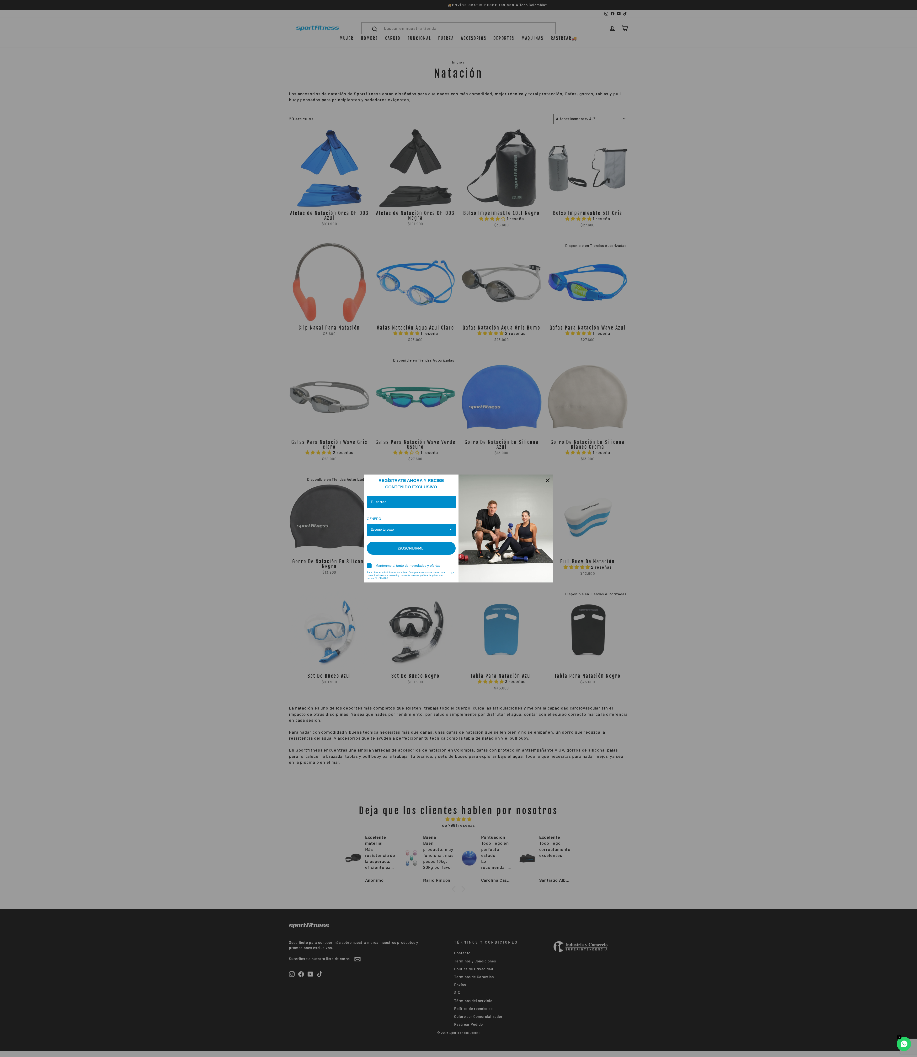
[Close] (547, 480)
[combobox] (411, 530)
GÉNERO (374, 519)
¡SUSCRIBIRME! (411, 548)
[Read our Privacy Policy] (453, 573)
